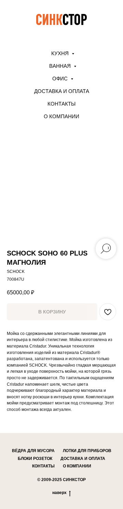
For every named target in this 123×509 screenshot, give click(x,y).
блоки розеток (35, 458)
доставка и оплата (82, 458)
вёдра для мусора (33, 450)
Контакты (61, 104)
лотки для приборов (87, 450)
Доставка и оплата (61, 91)
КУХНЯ (60, 53)
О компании (61, 116)
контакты (43, 466)
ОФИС (60, 78)
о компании (77, 466)
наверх (59, 492)
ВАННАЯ (60, 66)
